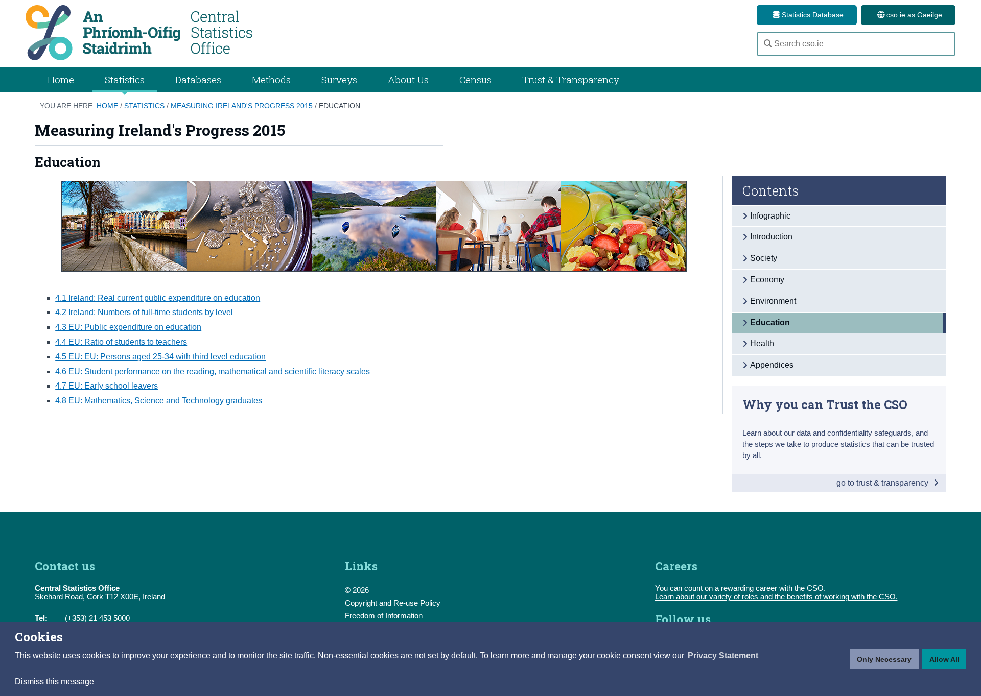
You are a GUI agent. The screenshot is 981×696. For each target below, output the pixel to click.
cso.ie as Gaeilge (913, 15)
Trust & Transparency (570, 79)
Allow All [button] (944, 659)
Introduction (771, 236)
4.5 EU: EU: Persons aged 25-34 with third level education (160, 356)
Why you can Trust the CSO (824, 404)
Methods (271, 79)
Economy (767, 279)
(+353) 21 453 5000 (97, 618)
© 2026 (357, 590)
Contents (770, 190)
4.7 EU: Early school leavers (106, 385)
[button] (723, 655)
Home (61, 79)
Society (763, 258)
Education (339, 106)
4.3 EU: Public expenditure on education (128, 327)
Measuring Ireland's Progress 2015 (242, 106)
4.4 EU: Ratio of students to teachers (121, 342)
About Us (408, 79)
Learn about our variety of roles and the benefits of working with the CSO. (776, 596)
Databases (198, 79)
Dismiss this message (54, 681)
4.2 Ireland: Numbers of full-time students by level (144, 312)
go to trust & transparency (883, 482)
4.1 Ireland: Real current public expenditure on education (157, 298)
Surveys (339, 79)
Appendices (771, 365)
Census (475, 79)
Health (762, 343)
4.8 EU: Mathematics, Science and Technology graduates (158, 400)
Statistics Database (812, 15)
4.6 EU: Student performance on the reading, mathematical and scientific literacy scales (212, 371)
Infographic (770, 215)
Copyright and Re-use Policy (392, 602)
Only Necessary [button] (884, 659)
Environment (773, 301)
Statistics (144, 106)
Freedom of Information (384, 615)
